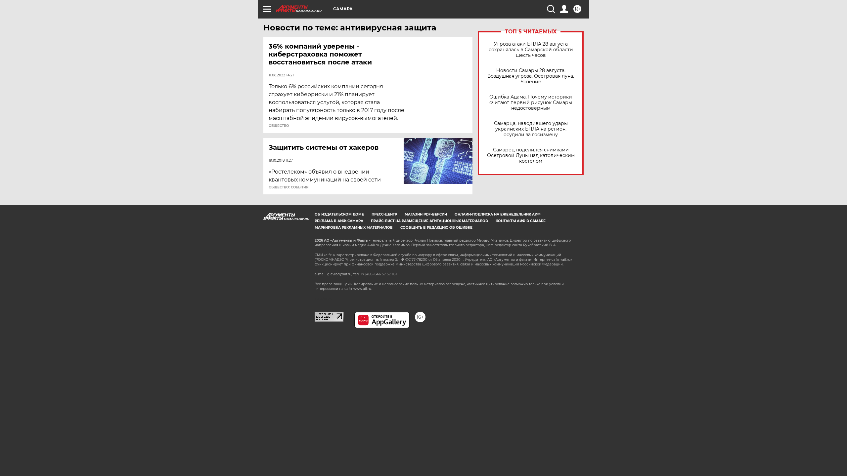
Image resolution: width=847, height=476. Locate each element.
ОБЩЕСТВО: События (288, 187)
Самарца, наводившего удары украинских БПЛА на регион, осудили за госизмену (531, 129)
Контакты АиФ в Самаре (521, 221)
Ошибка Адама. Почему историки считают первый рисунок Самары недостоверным (530, 102)
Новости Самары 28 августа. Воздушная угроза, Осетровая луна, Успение (530, 76)
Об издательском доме (339, 214)
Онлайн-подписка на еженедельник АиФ (498, 214)
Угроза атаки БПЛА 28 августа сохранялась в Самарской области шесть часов (531, 49)
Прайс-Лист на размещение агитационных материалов (429, 221)
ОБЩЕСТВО (279, 126)
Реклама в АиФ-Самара (339, 221)
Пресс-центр (384, 214)
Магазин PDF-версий (426, 214)
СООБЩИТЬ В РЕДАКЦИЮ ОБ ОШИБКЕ (436, 227)
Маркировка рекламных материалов (354, 227)
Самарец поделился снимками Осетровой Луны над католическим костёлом (531, 155)
